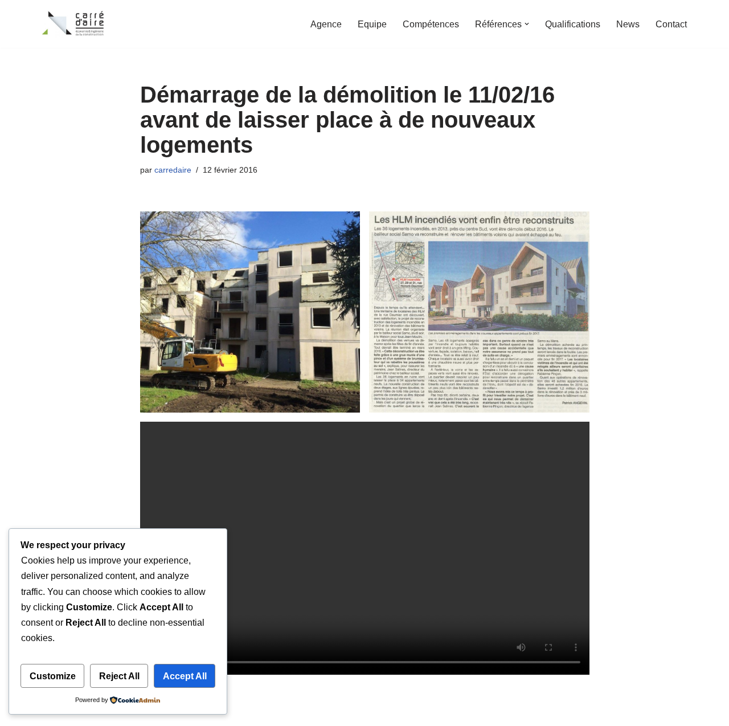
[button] (527, 24)
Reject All (119, 676)
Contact (671, 24)
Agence (326, 24)
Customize (53, 676)
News (628, 24)
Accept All (185, 676)
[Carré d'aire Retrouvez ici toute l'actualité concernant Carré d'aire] (74, 24)
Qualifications (572, 24)
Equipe (372, 24)
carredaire (172, 169)
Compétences (431, 24)
